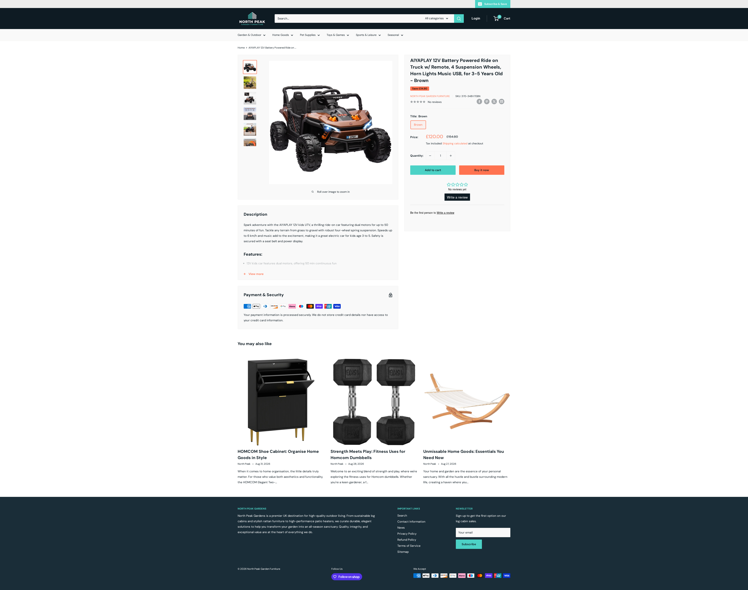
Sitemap (403, 552)
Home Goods (280, 35)
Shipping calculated (455, 143)
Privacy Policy (406, 534)
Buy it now (481, 170)
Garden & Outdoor (249, 35)
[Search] (459, 18)
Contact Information (411, 522)
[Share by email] (501, 101)
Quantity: (416, 156)
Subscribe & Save (495, 4)
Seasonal (393, 35)
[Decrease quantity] (430, 156)
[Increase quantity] (451, 156)
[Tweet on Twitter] (494, 101)
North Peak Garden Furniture (430, 96)
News (401, 528)
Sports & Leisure (366, 35)
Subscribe (469, 544)
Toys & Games (336, 35)
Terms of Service (409, 546)
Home (241, 47)
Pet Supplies (308, 35)
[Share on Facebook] (479, 101)
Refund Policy (406, 540)
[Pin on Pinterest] (487, 101)
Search (402, 516)
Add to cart (433, 170)
